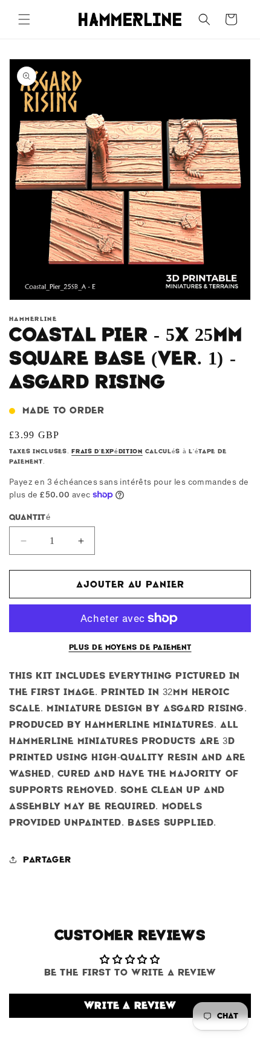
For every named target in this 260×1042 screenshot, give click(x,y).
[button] (24, 19)
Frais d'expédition (107, 451)
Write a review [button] (130, 1005)
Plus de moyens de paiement (130, 647)
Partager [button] (47, 859)
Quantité (29, 517)
